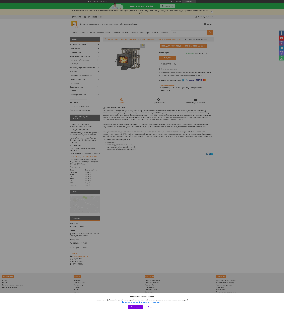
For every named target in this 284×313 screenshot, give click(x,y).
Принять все (135, 307)
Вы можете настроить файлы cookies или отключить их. (141, 302)
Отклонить (151, 307)
